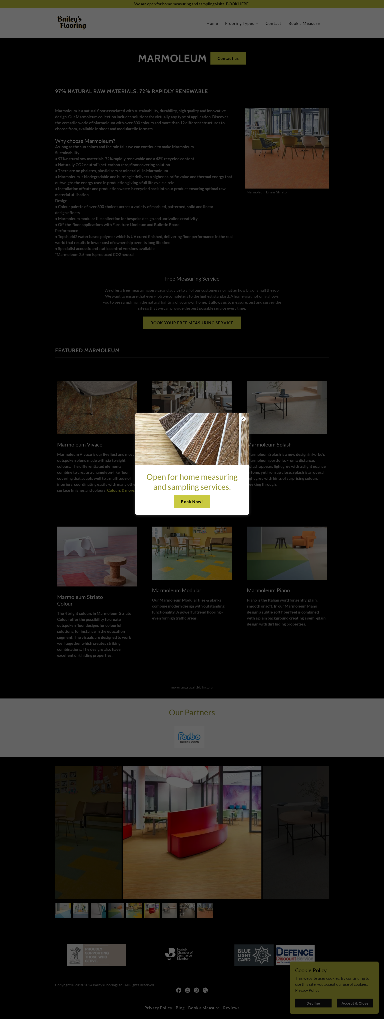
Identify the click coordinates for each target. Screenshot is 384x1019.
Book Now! (192, 501)
